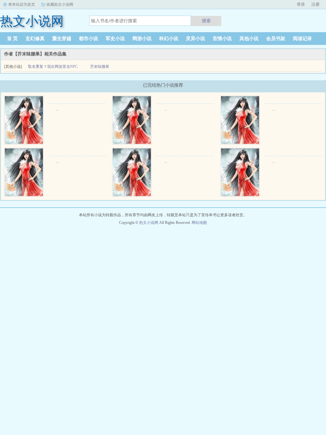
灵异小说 (195, 38)
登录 (301, 4)
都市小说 (88, 38)
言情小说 (222, 38)
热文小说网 (148, 222)
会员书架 (275, 38)
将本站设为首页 (21, 4)
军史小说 (115, 38)
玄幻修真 (35, 38)
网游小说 (142, 38)
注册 (315, 4)
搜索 (206, 20)
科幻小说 (168, 38)
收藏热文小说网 (59, 4)
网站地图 (199, 222)
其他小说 (249, 38)
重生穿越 (61, 38)
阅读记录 (302, 38)
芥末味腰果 (99, 66)
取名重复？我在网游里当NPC (53, 66)
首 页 (12, 38)
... (57, 109)
